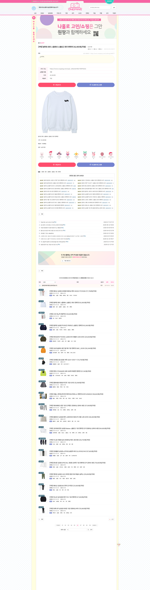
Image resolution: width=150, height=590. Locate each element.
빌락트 (43, 171)
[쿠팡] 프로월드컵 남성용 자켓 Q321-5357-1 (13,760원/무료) (68, 360)
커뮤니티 (59, 13)
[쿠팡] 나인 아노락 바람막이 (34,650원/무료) (63, 314)
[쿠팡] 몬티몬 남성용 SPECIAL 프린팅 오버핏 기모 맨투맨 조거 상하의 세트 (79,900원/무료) (77, 463)
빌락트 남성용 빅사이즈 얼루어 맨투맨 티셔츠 (92, 194)
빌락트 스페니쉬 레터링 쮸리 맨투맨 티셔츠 (92, 202)
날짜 (107, 282)
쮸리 (56, 171)
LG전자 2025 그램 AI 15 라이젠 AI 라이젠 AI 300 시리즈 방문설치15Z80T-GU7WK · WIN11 (62, 236)
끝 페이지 (94, 525)
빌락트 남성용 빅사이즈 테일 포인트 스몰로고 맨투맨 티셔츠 (58, 197)
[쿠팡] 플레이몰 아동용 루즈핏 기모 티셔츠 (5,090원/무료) (67, 382)
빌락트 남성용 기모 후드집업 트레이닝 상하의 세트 (93, 208)
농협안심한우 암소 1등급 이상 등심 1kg (49, 244)
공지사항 (56, 1)
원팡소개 (52, 1)
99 (86, 525)
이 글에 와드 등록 (96, 85)
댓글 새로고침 (67, 260)
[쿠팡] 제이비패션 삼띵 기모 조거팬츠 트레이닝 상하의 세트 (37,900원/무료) (72, 405)
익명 (66, 13)
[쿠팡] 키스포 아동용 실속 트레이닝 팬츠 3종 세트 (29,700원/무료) (69, 440)
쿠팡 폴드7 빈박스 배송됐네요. (47, 233)
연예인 (87, 13)
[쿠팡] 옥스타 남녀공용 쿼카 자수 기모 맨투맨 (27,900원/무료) (68, 497)
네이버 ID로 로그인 (37, 1)
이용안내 (48, 1)
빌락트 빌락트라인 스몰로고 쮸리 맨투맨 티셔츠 (55, 183)
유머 (73, 13)
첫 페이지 (58, 525)
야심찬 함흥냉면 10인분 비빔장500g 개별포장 (51, 227)
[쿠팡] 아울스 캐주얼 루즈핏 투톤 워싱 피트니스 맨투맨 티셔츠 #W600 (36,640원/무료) (76, 394)
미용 (94, 13)
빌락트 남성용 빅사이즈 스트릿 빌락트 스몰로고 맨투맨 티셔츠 (58, 185)
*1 (54, 7)
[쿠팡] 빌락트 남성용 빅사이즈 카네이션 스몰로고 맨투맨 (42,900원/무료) (71, 325)
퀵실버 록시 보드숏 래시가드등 (47, 222)
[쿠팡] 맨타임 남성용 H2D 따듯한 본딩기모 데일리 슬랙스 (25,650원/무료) (72, 474)
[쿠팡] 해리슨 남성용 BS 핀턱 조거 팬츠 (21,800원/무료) (66, 485)
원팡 (39, 53)
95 (74, 525)
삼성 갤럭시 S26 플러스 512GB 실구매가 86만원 (52, 225)
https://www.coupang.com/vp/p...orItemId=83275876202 (68, 69)
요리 (107, 13)
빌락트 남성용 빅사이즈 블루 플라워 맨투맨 (54, 205)
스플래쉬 (49, 171)
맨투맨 (59, 171)
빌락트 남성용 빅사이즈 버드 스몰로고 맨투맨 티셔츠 (56, 202)
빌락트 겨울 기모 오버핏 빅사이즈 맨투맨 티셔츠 (55, 199)
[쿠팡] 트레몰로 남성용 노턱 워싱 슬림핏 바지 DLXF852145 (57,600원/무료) (73, 451)
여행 (101, 13)
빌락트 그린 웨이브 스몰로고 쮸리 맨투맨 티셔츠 (93, 180)
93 (68, 525)
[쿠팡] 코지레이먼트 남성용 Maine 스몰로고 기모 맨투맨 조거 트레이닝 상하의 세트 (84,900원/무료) (79, 428)
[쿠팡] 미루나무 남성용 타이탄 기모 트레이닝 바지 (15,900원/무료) (69, 508)
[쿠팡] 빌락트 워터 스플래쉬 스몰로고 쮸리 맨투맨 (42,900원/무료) (62, 47)
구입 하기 (58, 85)
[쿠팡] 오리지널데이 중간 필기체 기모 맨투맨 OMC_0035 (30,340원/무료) (72, 348)
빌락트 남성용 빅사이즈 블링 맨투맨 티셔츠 (54, 194)
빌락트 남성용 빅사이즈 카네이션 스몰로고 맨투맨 (93, 197)
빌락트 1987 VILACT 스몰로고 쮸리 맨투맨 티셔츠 (94, 183)
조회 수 (112, 282)
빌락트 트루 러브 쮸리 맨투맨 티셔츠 (52, 191)
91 (62, 525)
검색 (91, 529)
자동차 (114, 13)
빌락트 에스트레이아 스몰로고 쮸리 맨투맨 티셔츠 (93, 185)
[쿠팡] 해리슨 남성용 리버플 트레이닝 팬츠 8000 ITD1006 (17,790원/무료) (73, 291)
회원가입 (43, 1)
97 (80, 525)
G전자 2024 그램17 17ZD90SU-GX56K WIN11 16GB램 (54, 239)
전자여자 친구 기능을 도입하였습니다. (46, 7)
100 (90, 525)
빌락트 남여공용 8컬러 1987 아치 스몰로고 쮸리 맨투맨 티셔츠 (96, 188)
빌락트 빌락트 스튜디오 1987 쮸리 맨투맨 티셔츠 (55, 180)
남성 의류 (90, 46)
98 (83, 525)
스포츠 (79, 13)
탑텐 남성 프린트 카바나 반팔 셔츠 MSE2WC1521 (52, 230)
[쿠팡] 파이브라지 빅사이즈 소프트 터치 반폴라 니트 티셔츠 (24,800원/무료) (72, 337)
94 (71, 525)
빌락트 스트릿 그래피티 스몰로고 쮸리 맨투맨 (92, 199)
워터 (46, 171)
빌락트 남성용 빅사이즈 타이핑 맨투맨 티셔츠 (54, 208)
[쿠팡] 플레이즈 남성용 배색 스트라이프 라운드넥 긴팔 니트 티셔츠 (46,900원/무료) (74, 417)
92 (65, 525)
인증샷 (42, 13)
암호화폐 (50, 13)
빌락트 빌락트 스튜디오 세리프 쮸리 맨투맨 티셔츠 (93, 191)
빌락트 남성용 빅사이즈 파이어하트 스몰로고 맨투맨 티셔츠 (57, 188)
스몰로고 (53, 171)
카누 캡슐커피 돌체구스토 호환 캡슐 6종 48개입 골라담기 (53, 241)
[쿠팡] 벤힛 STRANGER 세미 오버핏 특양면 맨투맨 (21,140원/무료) (70, 371)
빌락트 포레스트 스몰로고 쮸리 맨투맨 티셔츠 (92, 205)
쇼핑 (35, 13)
